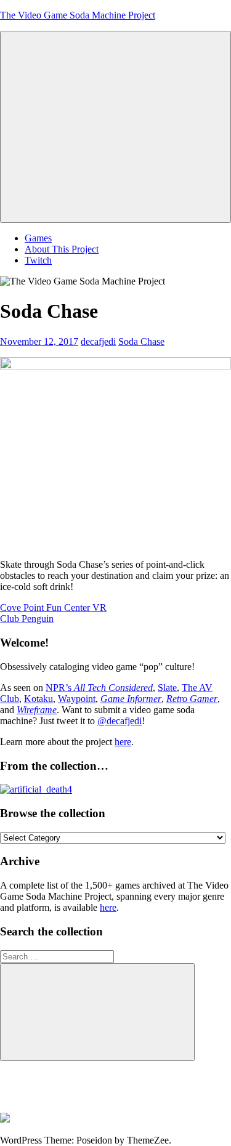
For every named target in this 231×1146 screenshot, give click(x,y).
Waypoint (76, 698)
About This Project (62, 249)
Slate (167, 687)
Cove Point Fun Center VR (53, 607)
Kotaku (38, 698)
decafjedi (98, 341)
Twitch (38, 260)
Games (38, 238)
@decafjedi (119, 721)
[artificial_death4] (36, 789)
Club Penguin (27, 618)
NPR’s (99, 687)
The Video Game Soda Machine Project (77, 15)
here (123, 741)
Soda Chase (141, 341)
